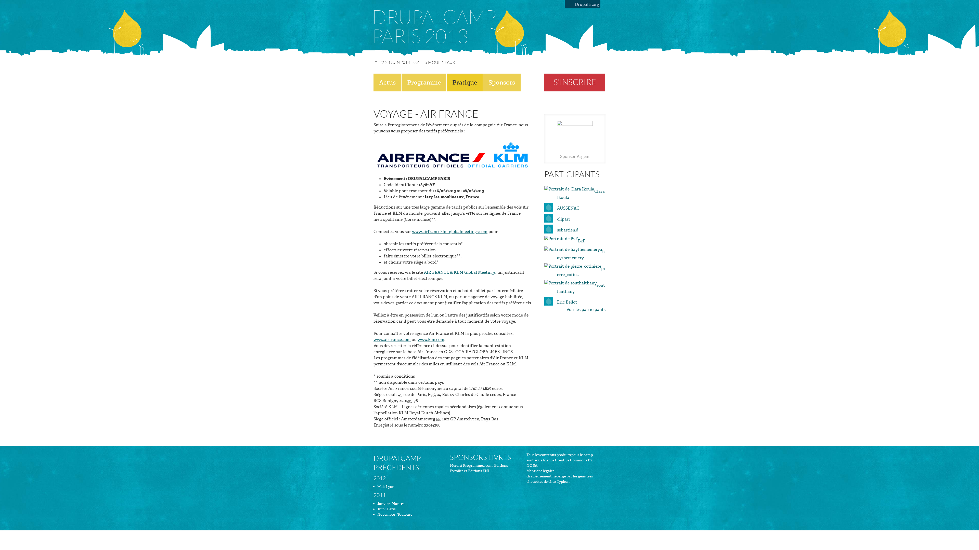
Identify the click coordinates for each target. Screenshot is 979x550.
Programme (424, 82)
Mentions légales (540, 471)
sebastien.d (567, 230)
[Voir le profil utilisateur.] (569, 188)
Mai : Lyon (385, 486)
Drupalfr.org (587, 4)
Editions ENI (478, 471)
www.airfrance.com (392, 339)
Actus (387, 82)
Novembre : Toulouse (394, 514)
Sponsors (501, 82)
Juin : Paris (386, 509)
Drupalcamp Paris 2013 (434, 27)
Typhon (563, 481)
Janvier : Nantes (390, 503)
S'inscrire (574, 82)
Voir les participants (586, 309)
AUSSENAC (568, 208)
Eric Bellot (567, 302)
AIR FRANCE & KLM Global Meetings (460, 272)
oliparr (563, 219)
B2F (581, 241)
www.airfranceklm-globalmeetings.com (449, 231)
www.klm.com (431, 339)
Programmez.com (478, 465)
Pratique (464, 82)
